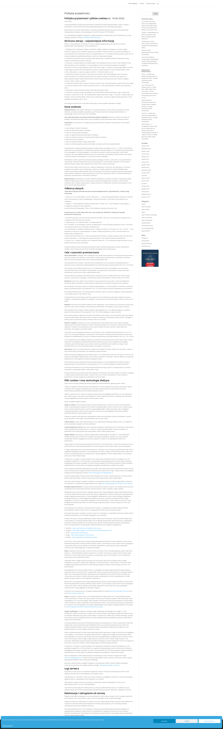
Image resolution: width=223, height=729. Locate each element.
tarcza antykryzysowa (148, 228)
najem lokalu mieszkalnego (149, 215)
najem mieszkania (147, 217)
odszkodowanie (146, 223)
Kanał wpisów (145, 241)
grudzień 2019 (146, 189)
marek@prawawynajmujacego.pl (91, 37)
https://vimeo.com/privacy (76, 593)
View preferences (209, 721)
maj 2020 (144, 175)
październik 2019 (146, 194)
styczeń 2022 (145, 154)
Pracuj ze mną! (150, 3)
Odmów (186, 721)
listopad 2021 (145, 156)
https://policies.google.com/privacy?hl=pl (82, 535)
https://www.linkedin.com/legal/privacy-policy (84, 537)
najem (143, 212)
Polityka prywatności (8, 725)
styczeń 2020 (145, 186)
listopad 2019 (145, 191)
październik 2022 (146, 148)
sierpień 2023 (145, 146)
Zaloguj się (145, 238)
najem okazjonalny (147, 220)
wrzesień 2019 (146, 197)
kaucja (143, 204)
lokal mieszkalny (146, 207)
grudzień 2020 (146, 165)
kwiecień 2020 (146, 178)
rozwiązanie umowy (147, 225)
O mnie (142, 3)
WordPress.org (146, 246)
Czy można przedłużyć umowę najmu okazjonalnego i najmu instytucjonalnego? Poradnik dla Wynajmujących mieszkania (150, 61)
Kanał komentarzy (147, 243)
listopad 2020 (145, 167)
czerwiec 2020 (146, 173)
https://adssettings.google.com (73, 657)
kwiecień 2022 (146, 151)
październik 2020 (146, 170)
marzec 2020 (145, 181)
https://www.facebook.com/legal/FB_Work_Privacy (87, 528)
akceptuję (164, 721)
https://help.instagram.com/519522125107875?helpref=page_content (92, 530)
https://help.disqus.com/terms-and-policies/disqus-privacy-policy (85, 607)
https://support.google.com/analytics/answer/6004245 (117, 483)
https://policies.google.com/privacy (119, 591)
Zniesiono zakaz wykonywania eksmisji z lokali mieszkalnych (150, 52)
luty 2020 (144, 183)
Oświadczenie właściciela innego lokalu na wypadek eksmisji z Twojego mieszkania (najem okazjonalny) (150, 78)
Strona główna (132, 3)
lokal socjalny (145, 209)
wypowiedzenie (146, 231)
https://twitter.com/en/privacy (79, 533)
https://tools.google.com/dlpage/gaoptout (101, 473)
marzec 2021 (145, 162)
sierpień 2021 (145, 159)
